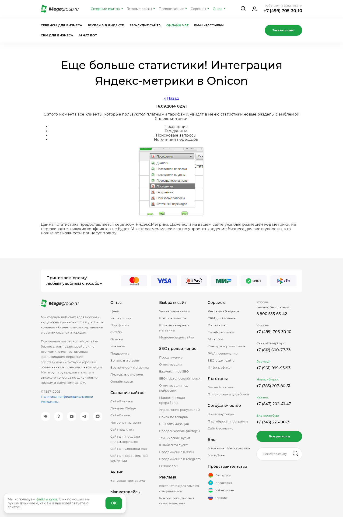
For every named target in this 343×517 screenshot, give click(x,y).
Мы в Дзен (216, 455)
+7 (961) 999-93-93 (273, 368)
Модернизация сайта (176, 337)
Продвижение (171, 9)
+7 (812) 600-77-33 (273, 350)
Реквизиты (50, 402)
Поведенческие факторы (179, 431)
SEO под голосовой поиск (180, 378)
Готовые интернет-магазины (174, 327)
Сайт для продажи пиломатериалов (125, 439)
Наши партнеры (221, 414)
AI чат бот (88, 35)
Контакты (118, 346)
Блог (212, 439)
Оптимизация (170, 364)
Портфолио (119, 325)
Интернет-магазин (125, 422)
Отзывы (116, 339)
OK (114, 503)
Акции (116, 472)
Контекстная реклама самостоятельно (177, 500)
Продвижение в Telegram (180, 459)
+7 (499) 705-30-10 (283, 10)
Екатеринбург (268, 415)
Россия (221, 497)
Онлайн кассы (121, 381)
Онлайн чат (177, 25)
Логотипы (218, 378)
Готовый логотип (221, 387)
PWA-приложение (223, 353)
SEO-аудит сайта (145, 25)
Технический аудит (174, 438)
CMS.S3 (116, 332)
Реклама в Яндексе (106, 25)
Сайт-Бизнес (120, 415)
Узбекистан (224, 490)
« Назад (171, 98)
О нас (217, 9)
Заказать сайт (283, 30)
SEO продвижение (178, 348)
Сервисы (198, 9)
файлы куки (46, 499)
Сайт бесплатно (220, 428)
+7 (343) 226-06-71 (273, 422)
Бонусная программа (127, 480)
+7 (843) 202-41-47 (273, 404)
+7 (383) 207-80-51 (273, 386)
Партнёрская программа (228, 421)
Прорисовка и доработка (228, 394)
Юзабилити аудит (173, 445)
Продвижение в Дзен (176, 452)
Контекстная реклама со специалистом (179, 488)
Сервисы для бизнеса (61, 25)
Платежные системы (127, 374)
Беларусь (223, 475)
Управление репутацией (179, 409)
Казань (262, 397)
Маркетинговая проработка (172, 400)
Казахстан (223, 483)
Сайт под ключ (122, 429)
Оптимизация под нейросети (174, 387)
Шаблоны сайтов (173, 318)
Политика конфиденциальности (67, 396)
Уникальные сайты (174, 311)
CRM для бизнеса (57, 35)
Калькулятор (120, 318)
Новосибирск (267, 379)
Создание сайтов (105, 9)
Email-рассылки (209, 25)
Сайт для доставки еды (128, 448)
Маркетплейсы (125, 492)
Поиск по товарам (174, 417)
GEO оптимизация (174, 424)
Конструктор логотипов (227, 346)
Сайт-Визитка (121, 401)
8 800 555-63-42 (271, 314)
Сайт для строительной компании (129, 458)
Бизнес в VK (168, 466)
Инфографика (219, 367)
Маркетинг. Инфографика (229, 448)
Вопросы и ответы (125, 360)
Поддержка (119, 353)
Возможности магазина (129, 367)
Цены (114, 311)
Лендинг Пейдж (123, 408)
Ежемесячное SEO (174, 371)
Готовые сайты (139, 9)
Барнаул (263, 361)
